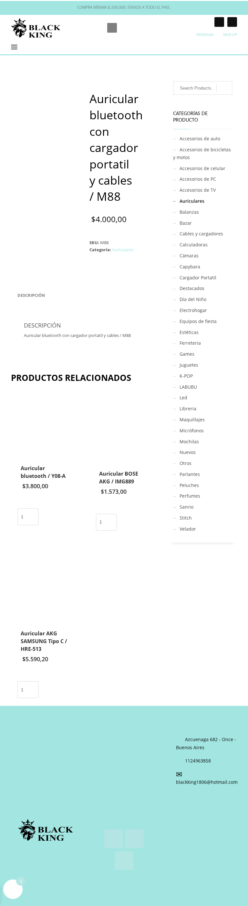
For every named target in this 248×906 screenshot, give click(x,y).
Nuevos (188, 452)
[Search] (224, 88)
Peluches (189, 485)
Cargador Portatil (198, 278)
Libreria (188, 408)
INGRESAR (204, 35)
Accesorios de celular (202, 168)
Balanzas (189, 212)
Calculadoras (194, 245)
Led (183, 397)
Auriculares (122, 250)
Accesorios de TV (198, 190)
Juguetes (189, 365)
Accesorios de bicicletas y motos (202, 153)
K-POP (186, 376)
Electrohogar (193, 310)
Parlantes (190, 474)
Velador (188, 529)
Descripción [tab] (31, 295)
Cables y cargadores (201, 234)
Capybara (190, 267)
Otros (185, 463)
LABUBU (188, 387)
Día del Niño (193, 299)
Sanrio (186, 507)
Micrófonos (192, 430)
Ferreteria (190, 343)
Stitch (186, 518)
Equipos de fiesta (198, 321)
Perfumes (190, 496)
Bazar (186, 223)
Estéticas (189, 332)
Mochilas (189, 441)
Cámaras (189, 256)
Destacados (192, 288)
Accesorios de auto (200, 138)
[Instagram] (219, 22)
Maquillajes (192, 419)
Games (187, 354)
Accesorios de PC (198, 179)
